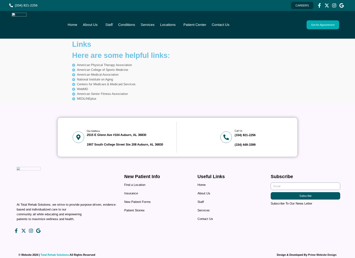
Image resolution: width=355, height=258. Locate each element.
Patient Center (194, 25)
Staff (109, 25)
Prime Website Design (322, 254)
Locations (168, 25)
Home (72, 25)
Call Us (238, 130)
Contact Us (220, 25)
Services (148, 25)
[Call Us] (226, 137)
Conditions (126, 25)
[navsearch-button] (269, 24)
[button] (323, 24)
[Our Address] (78, 137)
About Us (90, 25)
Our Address (93, 131)
